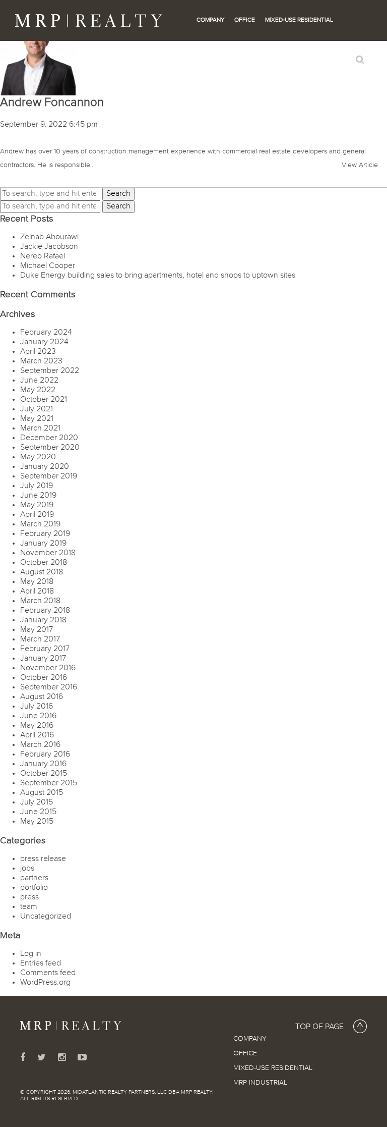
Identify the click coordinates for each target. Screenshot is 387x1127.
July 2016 (36, 707)
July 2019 (36, 486)
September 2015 (48, 783)
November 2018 (48, 553)
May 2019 (36, 505)
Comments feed (48, 973)
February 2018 (45, 611)
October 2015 (43, 774)
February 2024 (46, 333)
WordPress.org (45, 983)
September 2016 (48, 687)
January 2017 (43, 659)
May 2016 (36, 726)
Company (210, 20)
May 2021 (36, 419)
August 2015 (41, 793)
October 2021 (43, 400)
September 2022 (49, 371)
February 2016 (45, 754)
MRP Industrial (260, 1082)
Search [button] (118, 194)
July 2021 (36, 409)
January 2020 (44, 467)
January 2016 (43, 764)
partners (34, 878)
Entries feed (40, 963)
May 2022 (37, 390)
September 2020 (50, 448)
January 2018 (43, 620)
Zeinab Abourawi (49, 237)
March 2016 (40, 745)
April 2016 (37, 735)
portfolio (34, 888)
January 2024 (44, 342)
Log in (30, 954)
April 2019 (37, 515)
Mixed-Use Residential (299, 20)
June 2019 (38, 496)
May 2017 (36, 630)
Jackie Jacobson (49, 247)
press (29, 897)
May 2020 (38, 457)
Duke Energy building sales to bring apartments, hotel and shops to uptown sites (157, 276)
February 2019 (45, 534)
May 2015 (36, 822)
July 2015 (36, 802)
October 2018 (43, 563)
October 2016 (43, 678)
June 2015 (38, 812)
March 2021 (40, 428)
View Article (360, 165)
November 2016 (48, 668)
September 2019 (48, 476)
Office (244, 20)
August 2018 (41, 572)
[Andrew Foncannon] (38, 57)
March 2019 (40, 524)
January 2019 (43, 544)
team (28, 907)
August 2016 (41, 697)
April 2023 (38, 352)
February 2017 (45, 649)
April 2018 (37, 591)
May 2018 (36, 582)
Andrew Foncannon (52, 102)
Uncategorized (45, 917)
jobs (27, 869)
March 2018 (40, 601)
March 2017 (40, 639)
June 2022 (39, 381)
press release (43, 859)
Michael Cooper (47, 266)
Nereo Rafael (42, 256)
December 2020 (49, 438)
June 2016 (38, 716)
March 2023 (41, 361)
